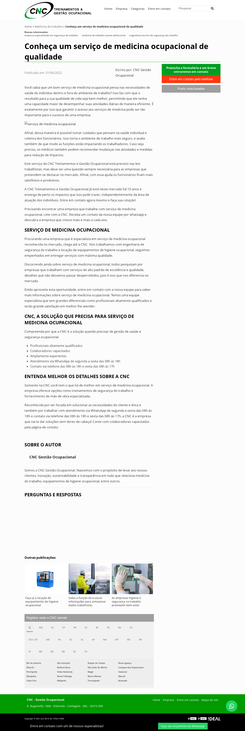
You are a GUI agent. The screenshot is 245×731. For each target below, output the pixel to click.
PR (75, 627)
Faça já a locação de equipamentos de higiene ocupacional (41, 601)
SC (86, 627)
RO (52, 651)
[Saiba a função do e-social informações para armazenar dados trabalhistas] (89, 580)
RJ (30, 627)
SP (63, 627)
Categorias (138, 9)
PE (108, 627)
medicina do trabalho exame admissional (104, 35)
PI (30, 651)
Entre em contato (159, 9)
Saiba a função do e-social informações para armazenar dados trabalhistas (87, 601)
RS (97, 627)
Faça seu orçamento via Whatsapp (183, 726)
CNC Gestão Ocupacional (52, 457)
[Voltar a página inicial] (57, 10)
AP (93, 639)
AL (82, 639)
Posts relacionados (191, 89)
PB (140, 639)
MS (129, 639)
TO (85, 651)
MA (105, 639)
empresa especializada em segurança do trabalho (51, 35)
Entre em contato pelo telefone (191, 79)
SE (74, 651)
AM (48, 639)
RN (40, 651)
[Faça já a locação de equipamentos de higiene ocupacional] (46, 580)
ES (52, 627)
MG (41, 627)
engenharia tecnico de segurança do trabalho (153, 35)
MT (117, 639)
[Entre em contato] (50, 124)
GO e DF (33, 639)
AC (70, 639)
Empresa (121, 9)
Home (108, 9)
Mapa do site (210, 700)
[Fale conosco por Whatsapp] (231, 706)
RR (63, 651)
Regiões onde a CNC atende (46, 618)
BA (119, 627)
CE (131, 627)
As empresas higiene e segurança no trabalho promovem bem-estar (126, 601)
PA (59, 639)
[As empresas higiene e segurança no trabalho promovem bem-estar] (132, 580)
